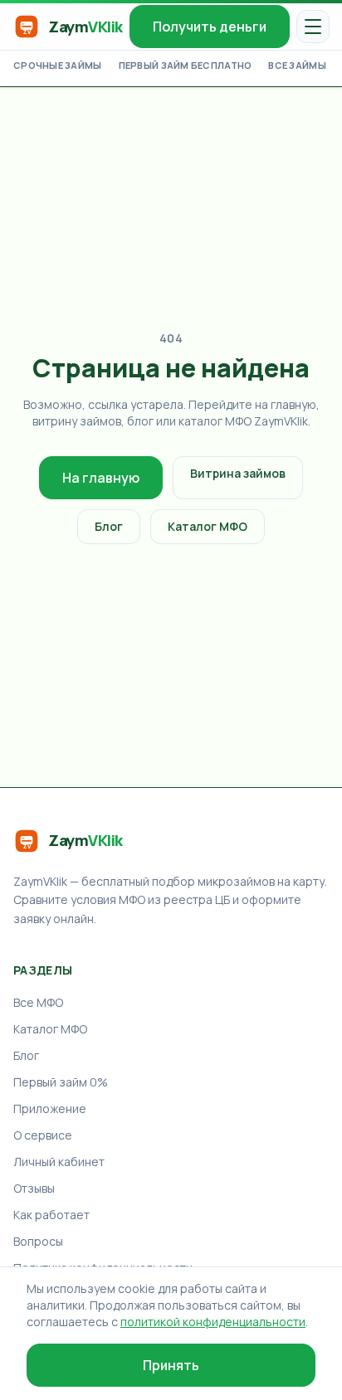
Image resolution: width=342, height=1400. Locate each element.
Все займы (296, 65)
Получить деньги (209, 26)
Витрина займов (238, 473)
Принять (171, 1365)
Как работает (51, 1215)
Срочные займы (57, 65)
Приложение (49, 1108)
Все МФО (38, 1002)
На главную (100, 478)
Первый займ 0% (60, 1082)
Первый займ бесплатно (185, 65)
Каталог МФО (207, 526)
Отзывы (34, 1188)
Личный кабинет (59, 1161)
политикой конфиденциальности (212, 1322)
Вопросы (38, 1241)
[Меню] (313, 26)
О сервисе (42, 1135)
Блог (109, 526)
